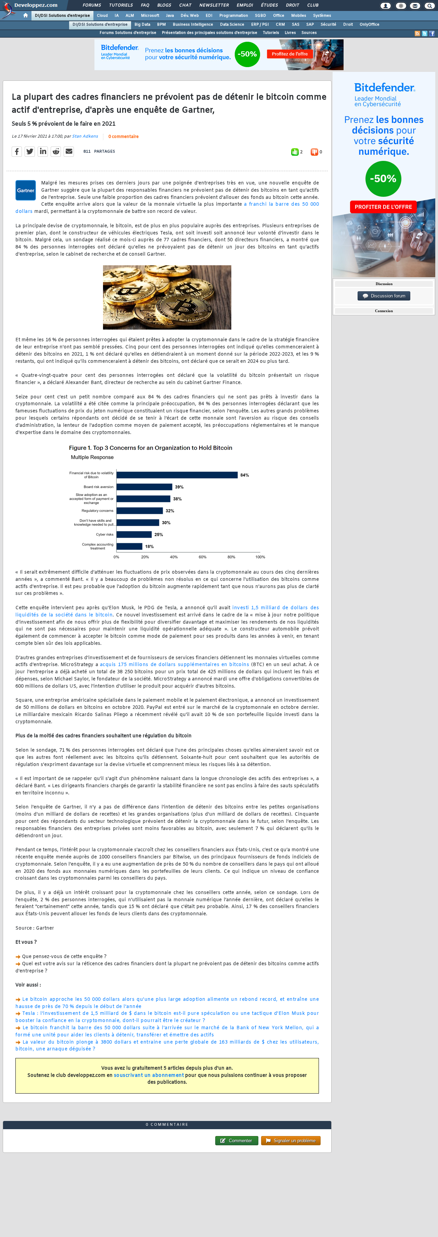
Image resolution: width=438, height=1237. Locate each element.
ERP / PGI (260, 24)
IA (117, 15)
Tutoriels (120, 5)
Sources (309, 32)
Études (269, 5)
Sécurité (328, 24)
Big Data (142, 24)
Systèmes (322, 15)
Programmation (233, 15)
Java (170, 15)
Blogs (163, 5)
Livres (290, 32)
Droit (292, 5)
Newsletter (213, 5)
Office (278, 15)
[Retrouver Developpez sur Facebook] (432, 33)
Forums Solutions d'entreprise (128, 32)
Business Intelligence (193, 24)
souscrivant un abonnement (149, 1075)
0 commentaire (123, 137)
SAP (310, 24)
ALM (130, 15)
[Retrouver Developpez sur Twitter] (424, 33)
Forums (91, 5)
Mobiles (298, 15)
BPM (161, 24)
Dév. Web (190, 15)
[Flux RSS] (417, 33)
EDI (209, 15)
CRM (280, 24)
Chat (185, 5)
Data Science (232, 24)
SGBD (260, 15)
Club (312, 5)
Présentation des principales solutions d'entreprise (209, 32)
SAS (295, 24)
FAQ (145, 5)
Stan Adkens (85, 136)
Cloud (102, 15)
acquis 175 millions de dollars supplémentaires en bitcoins (174, 665)
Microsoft (150, 15)
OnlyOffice (369, 24)
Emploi (244, 5)
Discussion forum (386, 295)
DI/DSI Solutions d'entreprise (62, 15)
